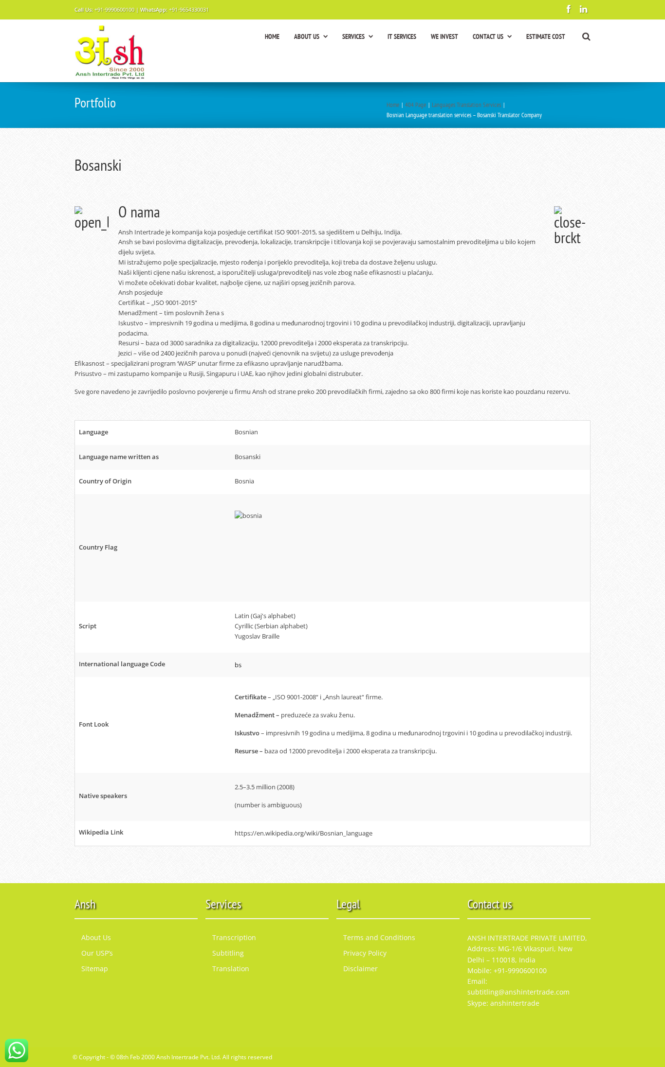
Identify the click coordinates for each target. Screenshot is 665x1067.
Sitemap (94, 968)
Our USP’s (97, 953)
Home (393, 105)
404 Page (415, 105)
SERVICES (353, 36)
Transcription (234, 937)
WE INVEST (444, 36)
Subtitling (228, 953)
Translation (230, 968)
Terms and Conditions (379, 937)
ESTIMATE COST (545, 36)
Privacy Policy (365, 953)
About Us (96, 937)
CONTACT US (488, 36)
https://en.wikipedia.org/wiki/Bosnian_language (303, 833)
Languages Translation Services (466, 105)
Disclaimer (360, 968)
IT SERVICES (402, 36)
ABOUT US (306, 36)
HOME (272, 36)
